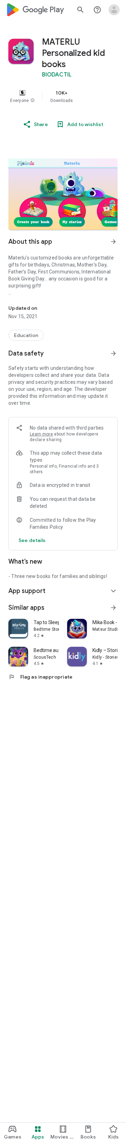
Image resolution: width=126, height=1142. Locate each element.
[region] (63, 96)
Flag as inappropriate (40, 677)
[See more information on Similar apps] (113, 607)
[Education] (26, 335)
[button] (32, 100)
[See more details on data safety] (32, 540)
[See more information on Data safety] (113, 353)
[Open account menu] (114, 9)
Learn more (41, 434)
